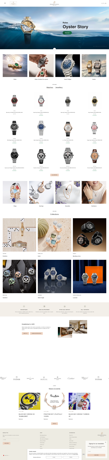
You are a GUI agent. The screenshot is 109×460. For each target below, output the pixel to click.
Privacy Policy (75, 454)
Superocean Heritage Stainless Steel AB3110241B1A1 (14, 167)
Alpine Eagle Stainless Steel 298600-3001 (41, 140)
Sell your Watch (43, 440)
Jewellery (59, 87)
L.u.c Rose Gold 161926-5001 (67, 140)
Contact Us (42, 444)
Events (41, 448)
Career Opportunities (73, 437)
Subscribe (96, 455)
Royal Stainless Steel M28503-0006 (94, 112)
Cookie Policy (71, 448)
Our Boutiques (42, 437)
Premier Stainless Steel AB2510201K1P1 (94, 167)
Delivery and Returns (73, 442)
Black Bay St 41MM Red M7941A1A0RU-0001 (14, 112)
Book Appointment (43, 435)
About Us (71, 435)
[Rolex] (96, 3)
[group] (54, 28)
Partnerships (42, 442)
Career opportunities (36, 333)
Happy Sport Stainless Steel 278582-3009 (94, 140)
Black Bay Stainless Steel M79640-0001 (68, 112)
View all (54, 423)
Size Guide (71, 440)
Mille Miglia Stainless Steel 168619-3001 (14, 140)
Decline (71, 457)
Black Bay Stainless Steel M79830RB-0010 (41, 112)
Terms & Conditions (72, 444)
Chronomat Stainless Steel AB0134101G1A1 (68, 167)
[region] (54, 28)
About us (25, 333)
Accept (54, 457)
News (41, 446)
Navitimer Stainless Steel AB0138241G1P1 (41, 167)
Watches (49, 87)
